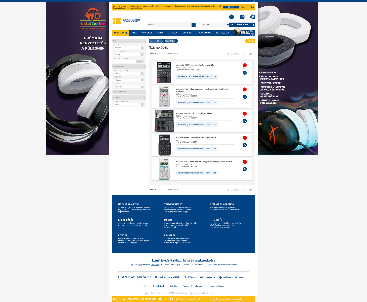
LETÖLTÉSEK (172, 33)
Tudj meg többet (247, 7)
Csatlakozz (155, 265)
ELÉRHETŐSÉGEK (222, 33)
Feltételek (160, 286)
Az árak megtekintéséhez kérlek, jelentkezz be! (197, 76)
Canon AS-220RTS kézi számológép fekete (194, 113)
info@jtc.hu (162, 277)
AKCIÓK (160, 33)
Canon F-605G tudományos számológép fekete (196, 137)
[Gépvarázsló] (242, 17)
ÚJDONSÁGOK (146, 33)
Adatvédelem (200, 286)
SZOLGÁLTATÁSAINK (204, 33)
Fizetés (186, 286)
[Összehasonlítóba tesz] (245, 73)
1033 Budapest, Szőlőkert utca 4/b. (201, 277)
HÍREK (134, 33)
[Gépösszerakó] (231, 17)
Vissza (251, 41)
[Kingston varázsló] (252, 17)
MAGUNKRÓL (187, 33)
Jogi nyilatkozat (217, 286)
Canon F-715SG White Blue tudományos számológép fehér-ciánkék (204, 162)
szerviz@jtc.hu (174, 277)
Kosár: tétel (242, 25)
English (252, 1)
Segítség (147, 286)
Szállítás (173, 286)
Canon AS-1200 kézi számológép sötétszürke (195, 65)
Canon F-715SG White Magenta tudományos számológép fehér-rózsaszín (202, 90)
